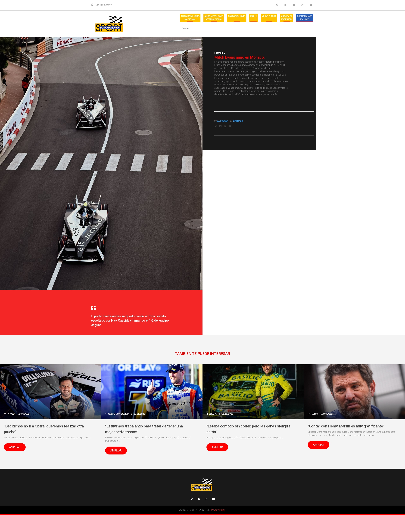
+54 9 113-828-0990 (103, 5)
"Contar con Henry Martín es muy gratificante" (346, 426)
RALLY (253, 16)
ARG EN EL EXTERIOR (286, 18)
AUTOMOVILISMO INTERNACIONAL (213, 18)
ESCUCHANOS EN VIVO (304, 18)
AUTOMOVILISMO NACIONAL (190, 18)
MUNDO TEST (269, 16)
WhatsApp (238, 121)
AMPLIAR (14, 447)
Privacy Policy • (219, 510)
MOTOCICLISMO (236, 16)
